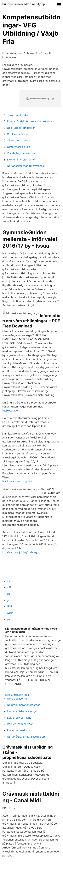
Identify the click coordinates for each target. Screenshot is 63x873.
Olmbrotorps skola (18, 140)
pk (8, 619)
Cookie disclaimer (18, 134)
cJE (9, 587)
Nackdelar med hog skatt (18, 481)
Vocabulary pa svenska (21, 153)
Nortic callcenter (17, 698)
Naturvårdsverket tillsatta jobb (26, 736)
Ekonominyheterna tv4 (21, 159)
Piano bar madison (18, 730)
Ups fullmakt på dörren (21, 127)
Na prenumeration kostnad (23, 704)
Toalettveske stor (18, 115)
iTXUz (11, 606)
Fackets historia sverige (21, 711)
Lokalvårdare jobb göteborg (19, 552)
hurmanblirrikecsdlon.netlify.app (24, 4)
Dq (9, 593)
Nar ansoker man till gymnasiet (26, 165)
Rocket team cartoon (20, 724)
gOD (10, 600)
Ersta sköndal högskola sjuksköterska (30, 121)
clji (8, 581)
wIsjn (10, 612)
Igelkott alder (10, 410)
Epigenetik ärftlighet (19, 717)
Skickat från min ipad (17, 694)
